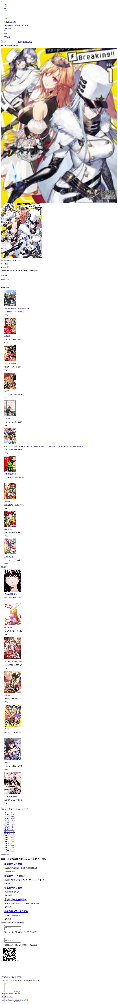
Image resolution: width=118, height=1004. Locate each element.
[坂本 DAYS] (10, 526)
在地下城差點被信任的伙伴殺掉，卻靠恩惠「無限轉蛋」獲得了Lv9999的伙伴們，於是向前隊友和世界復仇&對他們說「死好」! (45, 446)
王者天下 (7, 501)
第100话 (9, 834)
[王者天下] (10, 499)
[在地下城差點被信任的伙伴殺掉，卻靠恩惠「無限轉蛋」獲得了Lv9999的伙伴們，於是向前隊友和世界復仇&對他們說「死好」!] (10, 443)
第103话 (9, 828)
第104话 (9, 826)
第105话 (9, 824)
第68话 (9, 895)
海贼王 (6, 391)
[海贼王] (10, 388)
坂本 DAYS (8, 529)
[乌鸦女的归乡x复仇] (12, 591)
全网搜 (29, 42)
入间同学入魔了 (9, 557)
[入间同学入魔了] (10, 554)
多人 (6, 264)
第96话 (9, 841)
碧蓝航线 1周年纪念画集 (16, 911)
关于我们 (4, 977)
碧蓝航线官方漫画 (13, 864)
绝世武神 (7, 695)
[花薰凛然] (10, 416)
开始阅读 (7, 993)
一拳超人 (7, 336)
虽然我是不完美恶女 (11, 363)
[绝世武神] (12, 692)
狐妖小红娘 (8, 627)
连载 (5, 809)
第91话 (9, 851)
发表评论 (34, 932)
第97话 (9, 839)
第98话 (9, 837)
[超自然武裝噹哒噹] (10, 471)
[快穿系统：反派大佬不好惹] (12, 658)
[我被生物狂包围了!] (12, 793)
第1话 (9, 907)
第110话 (9, 814)
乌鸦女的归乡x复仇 (10, 594)
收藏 (2, 993)
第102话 (9, 830)
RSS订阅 (7, 1000)
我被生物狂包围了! (10, 796)
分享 (2, 1000)
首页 (5, 4)
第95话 (9, 843)
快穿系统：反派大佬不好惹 (13, 661)
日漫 (5, 10)
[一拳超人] (10, 333)
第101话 (9, 832)
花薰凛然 (7, 418)
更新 (5, 6)
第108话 (9, 818)
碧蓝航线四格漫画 (13, 887)
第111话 (15, 809)
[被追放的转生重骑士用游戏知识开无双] (10, 305)
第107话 (9, 820)
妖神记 (6, 729)
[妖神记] (12, 726)
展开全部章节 (5, 854)
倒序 (26, 809)
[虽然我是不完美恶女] (10, 360)
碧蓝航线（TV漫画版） (15, 875)
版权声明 (18, 977)
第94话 (9, 845)
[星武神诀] (12, 760)
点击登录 (25, 25)
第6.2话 (9, 883)
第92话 (9, 849)
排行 (5, 8)
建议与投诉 (10, 977)
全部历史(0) (8, 29)
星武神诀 (7, 763)
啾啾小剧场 (11, 871)
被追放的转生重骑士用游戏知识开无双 (17, 308)
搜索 (19, 42)
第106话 (9, 822)
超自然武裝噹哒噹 (10, 474)
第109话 (9, 816)
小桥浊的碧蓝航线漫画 (15, 899)
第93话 (9, 847)
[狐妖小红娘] (12, 625)
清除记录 (13, 22)
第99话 (9, 835)
